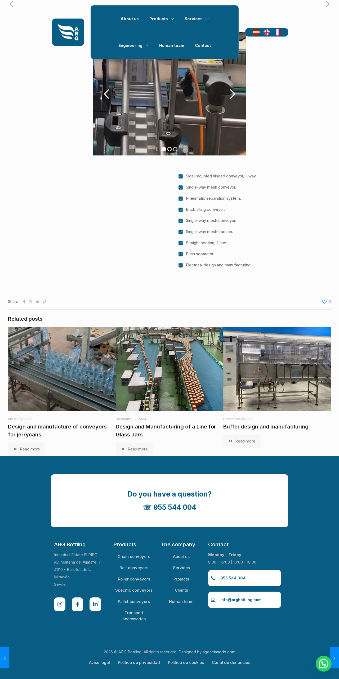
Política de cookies (186, 662)
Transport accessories (134, 615)
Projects (181, 579)
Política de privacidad (139, 662)
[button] (324, 664)
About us (181, 556)
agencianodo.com (219, 651)
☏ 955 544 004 (169, 507)
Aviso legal (99, 662)
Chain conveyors (134, 556)
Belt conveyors (133, 567)
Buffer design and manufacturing (266, 426)
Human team (181, 601)
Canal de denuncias (231, 662)
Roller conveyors (134, 579)
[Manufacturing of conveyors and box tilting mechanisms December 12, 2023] (4, 657)
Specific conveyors (134, 590)
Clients (181, 590)
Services (181, 567)
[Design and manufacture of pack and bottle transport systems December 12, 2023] (334, 657)
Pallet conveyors (134, 601)
